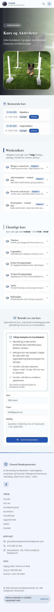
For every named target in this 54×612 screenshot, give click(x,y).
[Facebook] (6, 484)
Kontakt (6, 528)
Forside (6, 499)
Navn (8, 395)
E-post (8, 407)
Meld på (34, 117)
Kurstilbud (8, 511)
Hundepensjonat (11, 507)
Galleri (6, 524)
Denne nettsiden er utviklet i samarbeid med (27, 599)
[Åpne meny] (49, 3)
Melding (9, 419)
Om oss (6, 503)
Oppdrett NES (9, 519)
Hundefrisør (9, 515)
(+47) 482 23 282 (14, 545)
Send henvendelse (29, 439)
